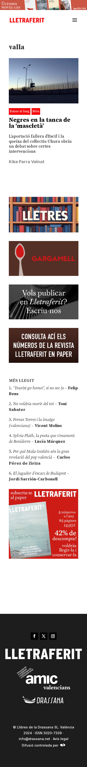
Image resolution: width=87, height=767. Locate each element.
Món (35, 111)
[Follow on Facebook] (34, 636)
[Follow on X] (43, 636)
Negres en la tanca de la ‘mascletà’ (39, 123)
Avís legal (60, 739)
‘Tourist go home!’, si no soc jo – (40, 388)
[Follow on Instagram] (53, 636)
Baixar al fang (19, 111)
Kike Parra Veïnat (26, 161)
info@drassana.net (34, 739)
